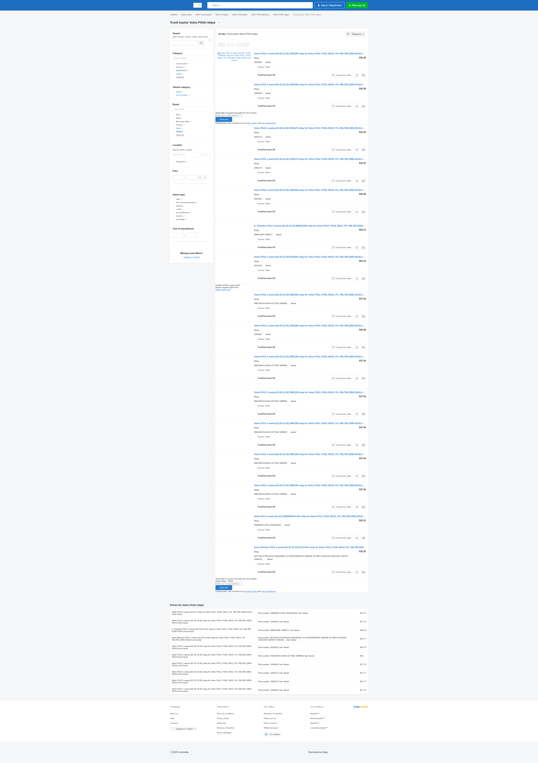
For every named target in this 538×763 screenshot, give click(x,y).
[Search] (210, 5)
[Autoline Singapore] (180, 5)
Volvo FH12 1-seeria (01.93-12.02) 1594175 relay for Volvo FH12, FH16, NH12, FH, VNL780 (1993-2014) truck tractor (314, 128)
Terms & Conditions (225, 713)
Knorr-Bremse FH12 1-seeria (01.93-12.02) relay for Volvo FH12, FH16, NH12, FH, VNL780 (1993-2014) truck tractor (208, 638)
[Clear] (210, 40)
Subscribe (223, 119)
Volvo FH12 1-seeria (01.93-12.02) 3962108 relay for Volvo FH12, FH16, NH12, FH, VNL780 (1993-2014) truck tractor (314, 295)
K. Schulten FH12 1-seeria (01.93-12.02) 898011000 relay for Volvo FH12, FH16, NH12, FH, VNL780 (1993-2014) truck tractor (318, 226)
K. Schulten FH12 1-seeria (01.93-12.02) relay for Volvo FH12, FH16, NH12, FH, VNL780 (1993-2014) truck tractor (211, 630)
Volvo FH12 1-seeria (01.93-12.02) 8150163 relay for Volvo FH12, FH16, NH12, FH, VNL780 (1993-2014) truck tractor (314, 257)
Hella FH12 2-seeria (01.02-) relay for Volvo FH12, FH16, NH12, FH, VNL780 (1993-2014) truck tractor (212, 613)
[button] (356, 75)
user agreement (269, 123)
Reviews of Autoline (225, 728)
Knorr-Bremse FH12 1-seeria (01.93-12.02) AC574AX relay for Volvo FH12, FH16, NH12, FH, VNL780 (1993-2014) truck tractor (319, 547)
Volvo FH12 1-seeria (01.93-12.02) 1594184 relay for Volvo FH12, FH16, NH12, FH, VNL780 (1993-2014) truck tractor (314, 53)
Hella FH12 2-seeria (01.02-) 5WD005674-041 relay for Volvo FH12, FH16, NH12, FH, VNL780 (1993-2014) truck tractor (315, 516)
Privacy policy (223, 718)
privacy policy (251, 123)
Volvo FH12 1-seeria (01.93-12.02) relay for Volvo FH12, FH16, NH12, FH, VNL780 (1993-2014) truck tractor (212, 621)
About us (174, 713)
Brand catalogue (224, 732)
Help (172, 718)
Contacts (174, 723)
